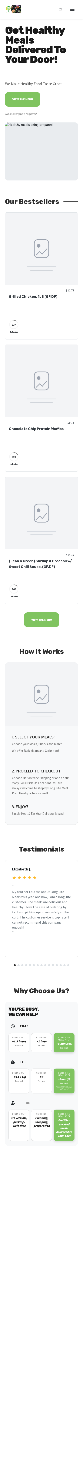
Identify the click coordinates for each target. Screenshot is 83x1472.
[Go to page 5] (30, 965)
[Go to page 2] (18, 965)
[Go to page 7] (38, 965)
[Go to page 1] (15, 965)
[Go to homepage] (13, 12)
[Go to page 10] (49, 965)
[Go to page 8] (41, 965)
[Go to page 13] (61, 965)
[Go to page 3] (22, 965)
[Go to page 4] (26, 965)
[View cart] (60, 9)
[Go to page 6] (34, 965)
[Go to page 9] (45, 965)
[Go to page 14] (64, 965)
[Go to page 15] (68, 965)
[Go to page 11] (53, 965)
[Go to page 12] (57, 965)
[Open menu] (72, 9)
